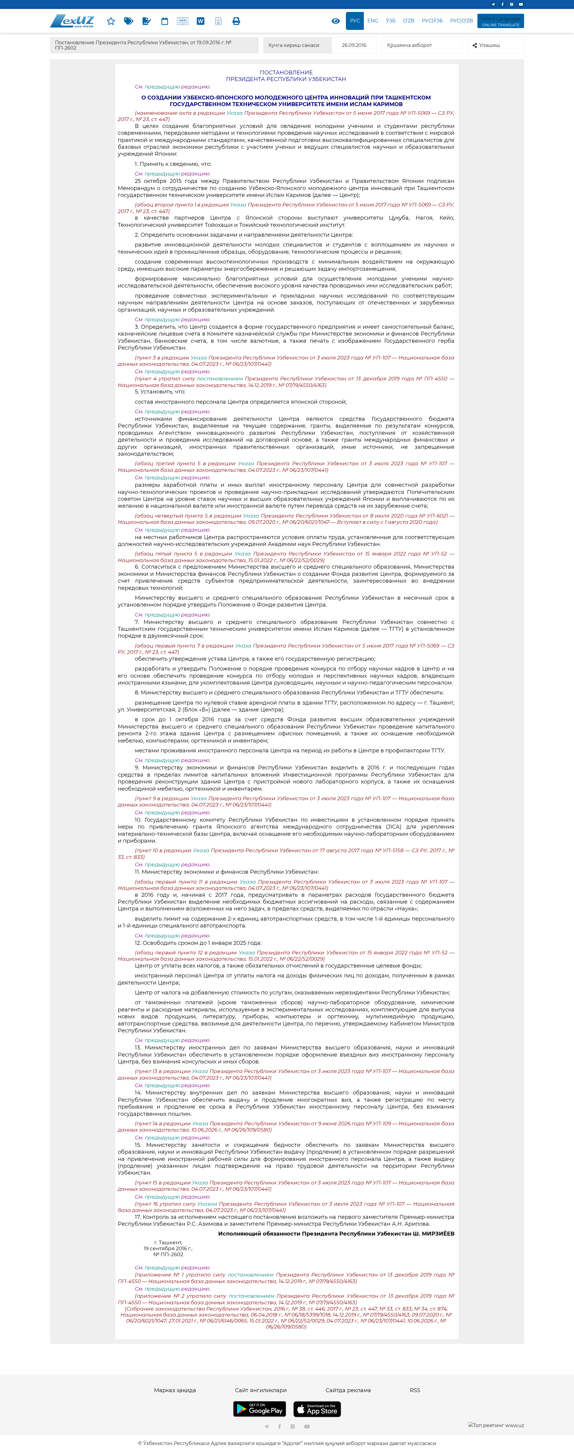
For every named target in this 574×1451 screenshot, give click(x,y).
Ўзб (391, 21)
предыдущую (162, 87)
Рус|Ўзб (432, 21)
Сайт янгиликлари (261, 1390)
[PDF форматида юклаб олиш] (219, 21)
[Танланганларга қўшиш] (111, 21)
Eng (372, 21)
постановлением (221, 379)
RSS (415, 1390)
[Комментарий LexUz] (147, 21)
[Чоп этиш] (236, 21)
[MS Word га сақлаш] (201, 21)
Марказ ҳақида (175, 1390)
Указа (235, 113)
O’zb (408, 21)
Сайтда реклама (348, 1390)
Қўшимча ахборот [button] (409, 45)
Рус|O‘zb (461, 21)
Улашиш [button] (489, 45)
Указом (208, 1204)
